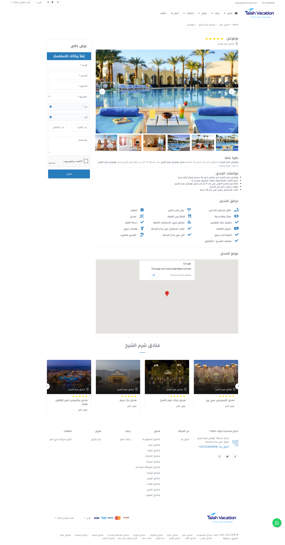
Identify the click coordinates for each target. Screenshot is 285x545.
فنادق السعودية (151, 439)
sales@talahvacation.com (246, 3)
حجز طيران (96, 439)
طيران (204, 13)
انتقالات (190, 13)
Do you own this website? (180, 275)
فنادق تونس (153, 478)
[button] (38, 2)
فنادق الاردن (153, 489)
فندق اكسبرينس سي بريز (220, 400)
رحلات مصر (125, 439)
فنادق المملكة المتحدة (148, 467)
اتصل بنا (175, 13)
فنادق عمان (65, 535)
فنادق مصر (154, 445)
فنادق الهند (153, 484)
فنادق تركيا (154, 450)
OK (153, 275)
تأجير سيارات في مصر (60, 439)
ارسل (69, 174)
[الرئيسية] (237, 13)
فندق (229, 13)
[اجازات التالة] (260, 13)
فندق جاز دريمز (128, 400)
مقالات (163, 13)
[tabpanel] (216, 386)
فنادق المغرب (153, 495)
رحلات (216, 13)
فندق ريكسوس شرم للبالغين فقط (71, 402)
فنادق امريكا (153, 461)
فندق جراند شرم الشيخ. (172, 400)
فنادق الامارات (152, 456)
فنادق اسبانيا (81, 535)
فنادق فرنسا (153, 472)
